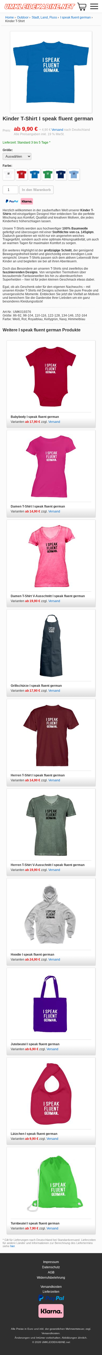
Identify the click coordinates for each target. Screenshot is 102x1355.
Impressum (51, 1262)
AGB (51, 1272)
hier (12, 1246)
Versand (57, 130)
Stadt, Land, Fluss (44, 17)
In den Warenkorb (36, 190)
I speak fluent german (75, 17)
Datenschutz (51, 1267)
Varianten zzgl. (29, 422)
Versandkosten (51, 1287)
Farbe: (7, 166)
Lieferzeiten (51, 1292)
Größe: (8, 150)
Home (9, 17)
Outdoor (23, 17)
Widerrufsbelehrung (51, 1277)
